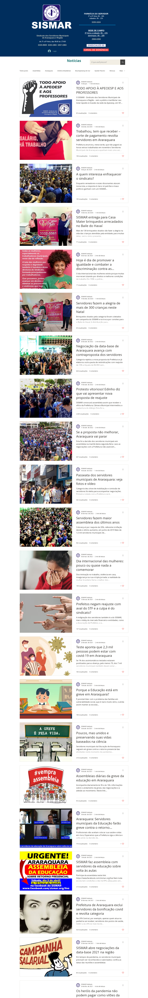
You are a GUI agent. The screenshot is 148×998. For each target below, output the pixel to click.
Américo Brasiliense (64, 71)
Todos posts (24, 71)
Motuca (112, 71)
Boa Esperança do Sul (82, 71)
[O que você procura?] (122, 62)
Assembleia (36, 71)
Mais (121, 71)
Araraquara (49, 71)
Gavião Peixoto (100, 71)
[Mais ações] (123, 82)
